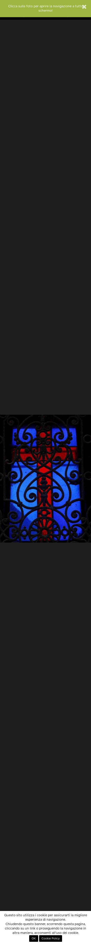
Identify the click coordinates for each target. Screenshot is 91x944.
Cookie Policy (51, 938)
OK (34, 938)
